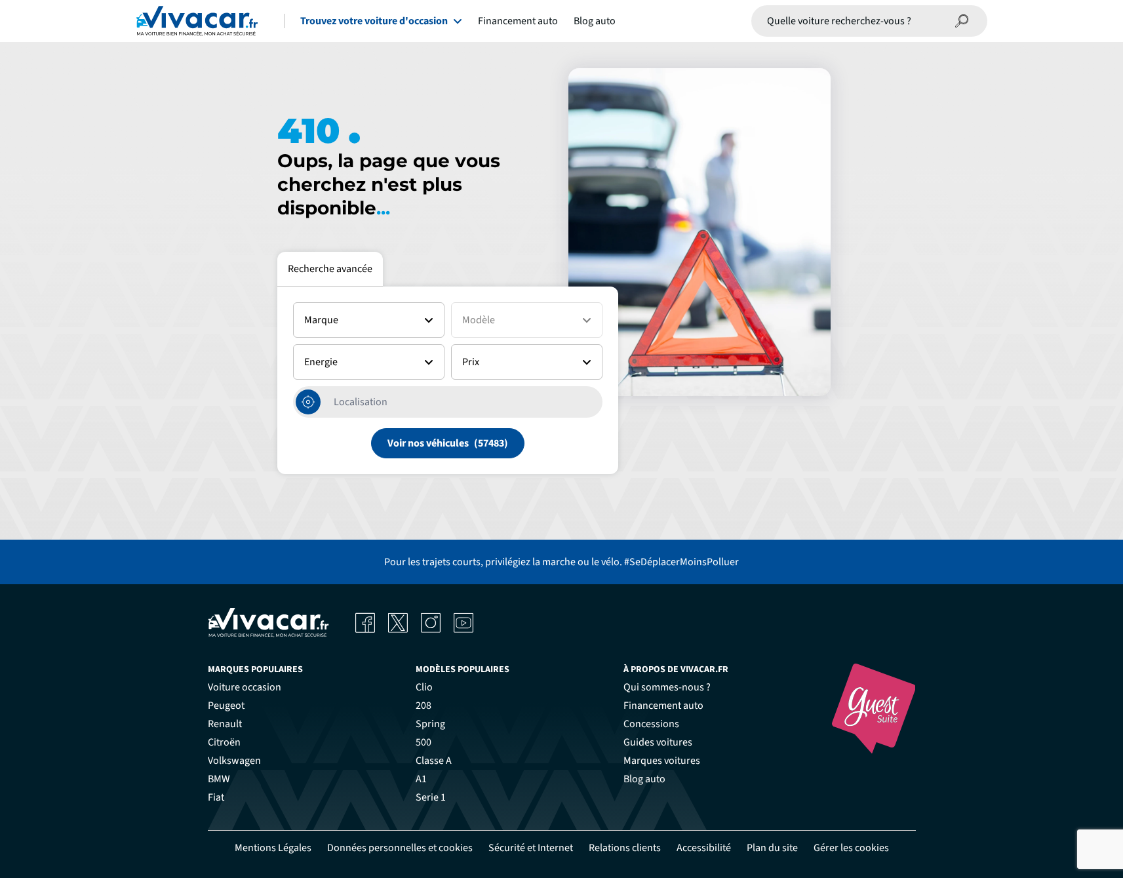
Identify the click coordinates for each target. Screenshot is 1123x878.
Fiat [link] (216, 797)
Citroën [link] (224, 742)
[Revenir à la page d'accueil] (197, 21)
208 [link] (423, 705)
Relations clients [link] (625, 848)
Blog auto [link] (644, 779)
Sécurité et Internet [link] (530, 848)
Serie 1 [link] (431, 797)
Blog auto (595, 21)
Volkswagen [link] (234, 760)
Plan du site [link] (772, 848)
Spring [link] (430, 724)
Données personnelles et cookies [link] (400, 848)
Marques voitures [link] (661, 760)
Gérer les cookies (851, 848)
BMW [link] (219, 779)
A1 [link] (421, 779)
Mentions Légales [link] (273, 848)
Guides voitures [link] (657, 742)
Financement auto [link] (663, 705)
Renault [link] (225, 724)
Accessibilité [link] (704, 848)
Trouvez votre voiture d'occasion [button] (374, 21)
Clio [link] (424, 687)
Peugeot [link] (226, 705)
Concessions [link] (651, 724)
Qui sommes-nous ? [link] (667, 687)
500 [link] (423, 742)
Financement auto (518, 21)
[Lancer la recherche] (962, 21)
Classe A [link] (434, 760)
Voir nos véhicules (428, 443)
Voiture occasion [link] (244, 687)
